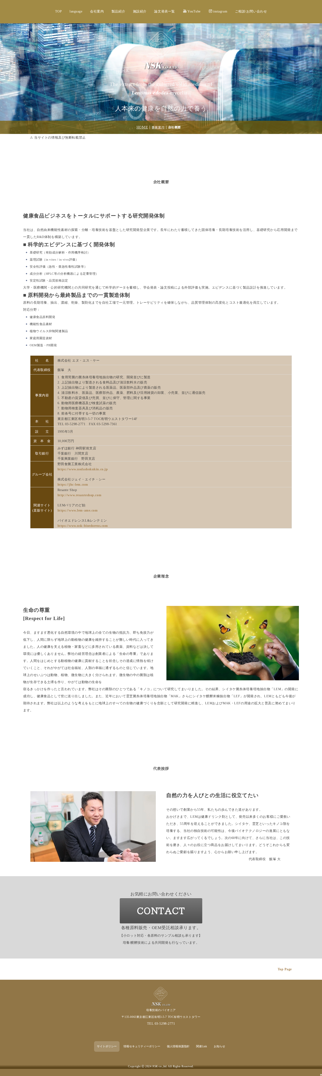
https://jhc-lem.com (73, 484)
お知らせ (219, 1046)
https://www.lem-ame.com (78, 510)
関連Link (201, 1046)
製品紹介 (118, 11)
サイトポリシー (107, 1046)
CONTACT (161, 911)
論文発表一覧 (164, 11)
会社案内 (97, 11)
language (76, 11)
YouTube (194, 11)
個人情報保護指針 (178, 1046)
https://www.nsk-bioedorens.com (83, 526)
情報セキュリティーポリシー (142, 1046)
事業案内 (158, 127)
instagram (220, 11)
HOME (142, 127)
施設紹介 (140, 11)
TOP (58, 11)
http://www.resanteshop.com (80, 495)
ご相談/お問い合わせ (251, 11)
